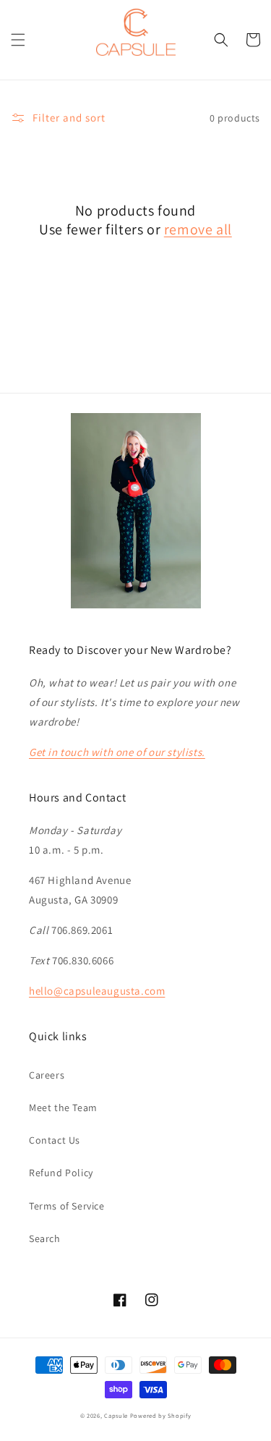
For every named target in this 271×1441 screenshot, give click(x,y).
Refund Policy (61, 1172)
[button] (18, 40)
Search (45, 1238)
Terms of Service (67, 1205)
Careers (46, 1074)
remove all (198, 229)
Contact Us (54, 1140)
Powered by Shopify (161, 1415)
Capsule (116, 1415)
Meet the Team (63, 1107)
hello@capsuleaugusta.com (97, 991)
